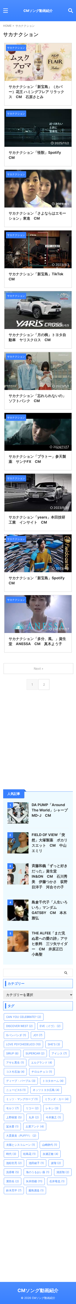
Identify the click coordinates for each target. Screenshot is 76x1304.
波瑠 (56, 1163)
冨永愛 (12, 1126)
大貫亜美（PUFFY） (21, 1135)
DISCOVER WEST (19, 1026)
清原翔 (62, 1172)
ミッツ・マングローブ (22, 1099)
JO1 (37, 1035)
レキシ (52, 1108)
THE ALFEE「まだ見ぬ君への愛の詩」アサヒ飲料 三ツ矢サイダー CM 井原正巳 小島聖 (50, 943)
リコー (32, 1108)
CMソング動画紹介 (38, 10)
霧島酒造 (36, 1190)
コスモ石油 (15, 1071)
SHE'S (54, 1044)
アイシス (59, 1053)
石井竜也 (57, 1181)
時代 (11, 1154)
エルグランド (41, 1062)
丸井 (34, 1117)
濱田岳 (12, 1181)
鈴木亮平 (14, 1190)
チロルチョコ (41, 1071)
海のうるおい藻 (37, 1172)
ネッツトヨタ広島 (46, 1090)
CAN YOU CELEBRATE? (23, 1017)
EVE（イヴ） (50, 1026)
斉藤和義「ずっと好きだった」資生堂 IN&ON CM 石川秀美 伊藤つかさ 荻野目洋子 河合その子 (50, 876)
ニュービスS (16, 1090)
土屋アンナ (35, 1126)
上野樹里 (14, 1117)
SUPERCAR (35, 1053)
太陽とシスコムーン (20, 1144)
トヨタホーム (53, 1080)
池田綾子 (36, 1163)
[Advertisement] (38, 748)
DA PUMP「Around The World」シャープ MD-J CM (51, 810)
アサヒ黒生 (15, 1062)
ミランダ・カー (57, 1099)
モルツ (12, 1108)
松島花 (29, 1154)
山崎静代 (49, 1144)
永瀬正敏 (50, 1154)
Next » (38, 669)
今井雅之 (53, 1117)
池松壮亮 (14, 1163)
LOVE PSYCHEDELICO (23, 1044)
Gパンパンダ (16, 1035)
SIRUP (12, 1053)
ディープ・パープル (20, 1080)
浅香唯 (12, 1172)
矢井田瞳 (34, 1181)
